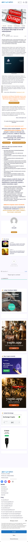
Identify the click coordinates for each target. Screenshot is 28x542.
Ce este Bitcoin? (5, 500)
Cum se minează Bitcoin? (7, 503)
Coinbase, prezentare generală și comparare (13, 186)
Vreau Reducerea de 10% (14, 102)
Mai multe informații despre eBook (19, 142)
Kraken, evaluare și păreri (9, 191)
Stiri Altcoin (4, 491)
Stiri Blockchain (4, 493)
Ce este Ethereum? (5, 507)
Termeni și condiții (5, 473)
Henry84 (8, 35)
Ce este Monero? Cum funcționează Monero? (11, 515)
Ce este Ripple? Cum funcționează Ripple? (11, 513)
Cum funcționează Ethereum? (8, 509)
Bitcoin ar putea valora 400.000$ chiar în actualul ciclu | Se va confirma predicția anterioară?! (17, 252)
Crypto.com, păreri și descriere (10, 194)
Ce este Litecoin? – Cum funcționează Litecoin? (12, 517)
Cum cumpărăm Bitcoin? (6, 505)
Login (25, 271)
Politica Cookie (4, 477)
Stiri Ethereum (4, 489)
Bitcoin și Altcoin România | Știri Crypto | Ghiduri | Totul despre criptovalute (14, 210)
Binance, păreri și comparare (9, 188)
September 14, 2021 (21, 92)
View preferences (14, 539)
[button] (26, 520)
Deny (14, 535)
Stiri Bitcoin (4, 487)
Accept (14, 531)
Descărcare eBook (6, 142)
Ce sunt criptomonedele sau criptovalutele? (11, 511)
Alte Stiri (3, 495)
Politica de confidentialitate (7, 475)
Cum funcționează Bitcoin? (7, 501)
